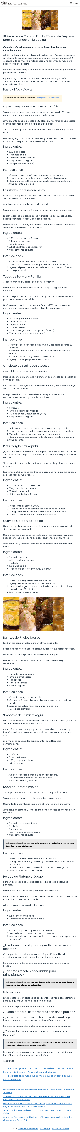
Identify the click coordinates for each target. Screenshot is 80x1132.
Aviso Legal (45, 1128)
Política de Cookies (60, 1128)
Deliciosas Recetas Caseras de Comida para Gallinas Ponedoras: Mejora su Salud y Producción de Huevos (37, 1105)
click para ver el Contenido (48, 98)
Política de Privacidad (28, 1128)
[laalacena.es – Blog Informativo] (14, 3)
